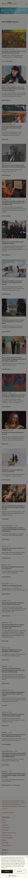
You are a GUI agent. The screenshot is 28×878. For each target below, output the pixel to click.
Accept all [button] (7, 871)
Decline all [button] (19, 871)
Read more (3, 868)
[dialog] (14, 866)
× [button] (26, 857)
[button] (13, 876)
